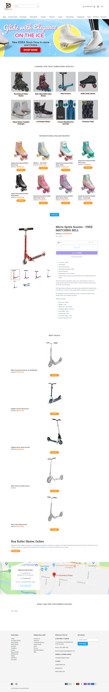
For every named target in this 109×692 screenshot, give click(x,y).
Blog (35, 652)
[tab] (53, 54)
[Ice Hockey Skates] (43, 110)
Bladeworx (17, 688)
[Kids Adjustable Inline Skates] (43, 82)
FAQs (35, 646)
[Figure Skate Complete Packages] (21, 110)
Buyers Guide (37, 644)
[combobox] (26, 6)
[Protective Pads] (88, 110)
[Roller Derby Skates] (88, 82)
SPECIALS (14, 657)
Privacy (36, 648)
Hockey (13, 650)
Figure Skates (15, 652)
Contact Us (37, 638)
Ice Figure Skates (16, 640)
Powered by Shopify (24, 688)
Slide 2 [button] (55, 54)
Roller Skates (14, 644)
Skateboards (14, 654)
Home (12, 638)
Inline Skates (14, 642)
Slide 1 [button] (53, 54)
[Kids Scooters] (66, 82)
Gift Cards (14, 659)
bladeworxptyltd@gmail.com (67, 651)
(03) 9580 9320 (64, 647)
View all (54, 214)
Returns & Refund (39, 650)
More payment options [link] (76, 256)
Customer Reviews (39, 642)
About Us (36, 640)
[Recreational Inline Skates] (21, 82)
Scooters (13, 646)
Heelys (13, 656)
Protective (14, 648)
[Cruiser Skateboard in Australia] (66, 110)
